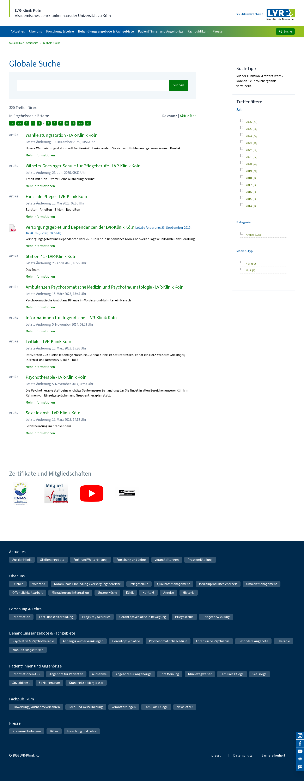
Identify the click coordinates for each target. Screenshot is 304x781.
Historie (188, 592)
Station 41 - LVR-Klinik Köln (51, 256)
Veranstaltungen (167, 559)
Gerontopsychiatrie (126, 641)
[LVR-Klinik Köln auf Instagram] (300, 736)
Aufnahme (99, 674)
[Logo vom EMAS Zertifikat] (21, 493)
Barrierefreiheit (273, 755)
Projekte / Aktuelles (96, 617)
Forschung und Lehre (131, 559)
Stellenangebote (52, 559)
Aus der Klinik (21, 559)
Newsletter (185, 707)
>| (88, 123)
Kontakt (148, 592)
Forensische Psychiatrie (213, 641)
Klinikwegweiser (200, 674)
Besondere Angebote (253, 641)
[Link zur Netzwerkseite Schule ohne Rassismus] (127, 493)
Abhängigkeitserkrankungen (83, 641)
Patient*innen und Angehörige (35, 666)
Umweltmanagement (261, 584)
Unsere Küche (107, 592)
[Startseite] (265, 15)
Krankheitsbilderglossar (86, 683)
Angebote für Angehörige (134, 674)
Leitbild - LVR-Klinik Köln (48, 342)
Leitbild (17, 584)
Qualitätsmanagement (173, 584)
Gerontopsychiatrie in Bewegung (142, 617)
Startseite (32, 43)
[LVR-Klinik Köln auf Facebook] (300, 743)
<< (19, 123)
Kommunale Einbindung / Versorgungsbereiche (87, 584)
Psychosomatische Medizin (168, 641)
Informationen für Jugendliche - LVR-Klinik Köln (71, 318)
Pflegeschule (139, 584)
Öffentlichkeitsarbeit (27, 592)
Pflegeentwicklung (216, 617)
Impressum (215, 755)
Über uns (17, 576)
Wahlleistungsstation (27, 650)
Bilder (54, 731)
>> (80, 123)
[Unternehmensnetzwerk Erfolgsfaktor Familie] (56, 493)
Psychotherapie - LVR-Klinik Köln (56, 377)
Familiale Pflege (232, 674)
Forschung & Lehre (25, 609)
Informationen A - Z (26, 674)
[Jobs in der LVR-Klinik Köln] (300, 767)
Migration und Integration (70, 592)
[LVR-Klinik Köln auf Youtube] (300, 751)
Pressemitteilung (200, 559)
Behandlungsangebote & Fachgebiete (42, 633)
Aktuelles (17, 552)
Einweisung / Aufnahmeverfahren (36, 707)
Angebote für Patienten (66, 674)
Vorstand (38, 584)
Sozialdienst (21, 683)
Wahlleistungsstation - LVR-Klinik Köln (62, 135)
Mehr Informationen (40, 155)
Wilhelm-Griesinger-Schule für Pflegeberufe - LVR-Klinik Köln (83, 166)
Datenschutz (243, 755)
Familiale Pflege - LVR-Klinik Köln (56, 196)
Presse (14, 723)
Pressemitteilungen (26, 731)
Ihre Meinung (169, 674)
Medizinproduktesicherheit (218, 584)
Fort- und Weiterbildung (90, 559)
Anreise (168, 592)
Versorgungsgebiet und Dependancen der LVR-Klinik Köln (80, 227)
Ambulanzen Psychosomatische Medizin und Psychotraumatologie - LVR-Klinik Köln (105, 287)
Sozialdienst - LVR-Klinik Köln (53, 413)
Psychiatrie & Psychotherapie (33, 641)
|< (12, 123)
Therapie (283, 641)
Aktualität (188, 115)
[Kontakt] (300, 759)
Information (21, 617)
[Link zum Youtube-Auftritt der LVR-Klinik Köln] (91, 493)
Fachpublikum (21, 699)
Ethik (130, 592)
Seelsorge (260, 674)
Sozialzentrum (49, 683)
